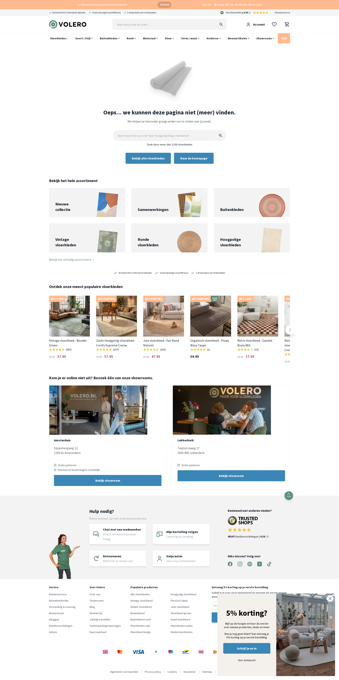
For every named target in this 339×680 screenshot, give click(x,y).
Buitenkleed (137, 613)
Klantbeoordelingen (60, 626)
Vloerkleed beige (140, 632)
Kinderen (212, 38)
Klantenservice (282, 12)
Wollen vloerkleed (141, 607)
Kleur (168, 38)
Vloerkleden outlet (181, 626)
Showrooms (264, 38)
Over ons (95, 594)
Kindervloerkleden (181, 632)
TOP (289, 496)
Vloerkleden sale (140, 626)
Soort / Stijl (82, 38)
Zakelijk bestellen (100, 619)
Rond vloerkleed (180, 619)
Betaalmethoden (59, 600)
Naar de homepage (193, 158)
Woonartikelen (237, 38)
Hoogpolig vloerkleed (183, 594)
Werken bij (96, 613)
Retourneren (56, 613)
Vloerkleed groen (181, 613)
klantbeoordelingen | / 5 (248, 536)
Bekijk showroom (107, 480)
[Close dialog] (330, 598)
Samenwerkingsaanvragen (105, 626)
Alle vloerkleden (139, 594)
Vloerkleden (58, 38)
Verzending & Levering (62, 607)
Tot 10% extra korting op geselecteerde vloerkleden (102, 4)
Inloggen (54, 619)
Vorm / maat (189, 38)
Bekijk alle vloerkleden (148, 158)
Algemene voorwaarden (124, 672)
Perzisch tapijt (179, 600)
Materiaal (149, 38)
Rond (130, 38)
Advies (53, 632)
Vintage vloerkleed (141, 600)
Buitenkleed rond (140, 619)
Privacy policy (153, 672)
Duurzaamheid (98, 632)
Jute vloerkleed (180, 607)
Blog (92, 607)
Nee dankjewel (246, 660)
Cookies (172, 672)
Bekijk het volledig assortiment (70, 259)
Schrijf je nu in (247, 648)
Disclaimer (190, 672)
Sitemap (207, 672)
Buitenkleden (108, 38)
